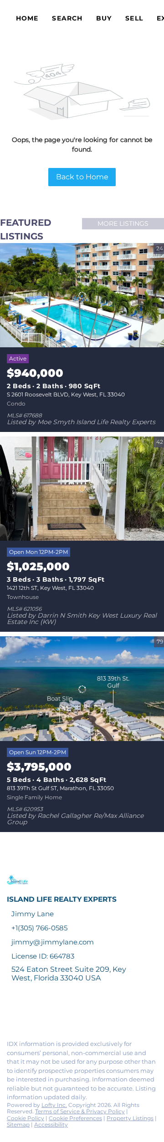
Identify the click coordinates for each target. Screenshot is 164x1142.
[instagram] (84, 1013)
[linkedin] (29, 1013)
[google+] (120, 1013)
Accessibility (51, 1124)
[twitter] (47, 1013)
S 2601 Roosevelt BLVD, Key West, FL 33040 (66, 394)
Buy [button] (104, 18)
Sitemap (18, 1124)
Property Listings (130, 1118)
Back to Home (82, 177)
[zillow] (65, 1013)
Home (27, 18)
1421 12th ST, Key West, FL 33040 (50, 587)
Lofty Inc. (54, 1104)
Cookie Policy (25, 1118)
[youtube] (102, 1013)
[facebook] (11, 1013)
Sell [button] (134, 18)
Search (67, 18)
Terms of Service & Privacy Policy (80, 1111)
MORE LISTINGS (123, 223)
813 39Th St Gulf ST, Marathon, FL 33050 (60, 788)
